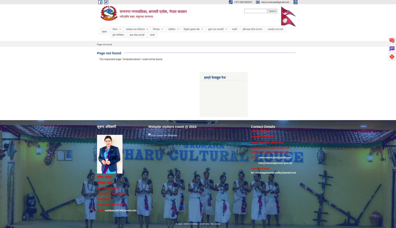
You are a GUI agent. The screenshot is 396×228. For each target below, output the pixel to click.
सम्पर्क (152, 35)
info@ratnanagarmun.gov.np (275, 163)
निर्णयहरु (155, 29)
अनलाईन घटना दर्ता (275, 29)
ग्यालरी (234, 29)
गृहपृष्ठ (104, 31)
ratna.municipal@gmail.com (275, 157)
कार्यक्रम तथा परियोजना (134, 29)
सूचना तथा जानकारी (215, 29)
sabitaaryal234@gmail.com (120, 210)
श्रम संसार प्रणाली (137, 35)
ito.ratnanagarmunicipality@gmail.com (273, 172)
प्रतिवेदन (170, 29)
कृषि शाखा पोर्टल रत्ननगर (252, 29)
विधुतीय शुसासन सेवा (190, 29)
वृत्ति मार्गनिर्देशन (118, 35)
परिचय (114, 29)
